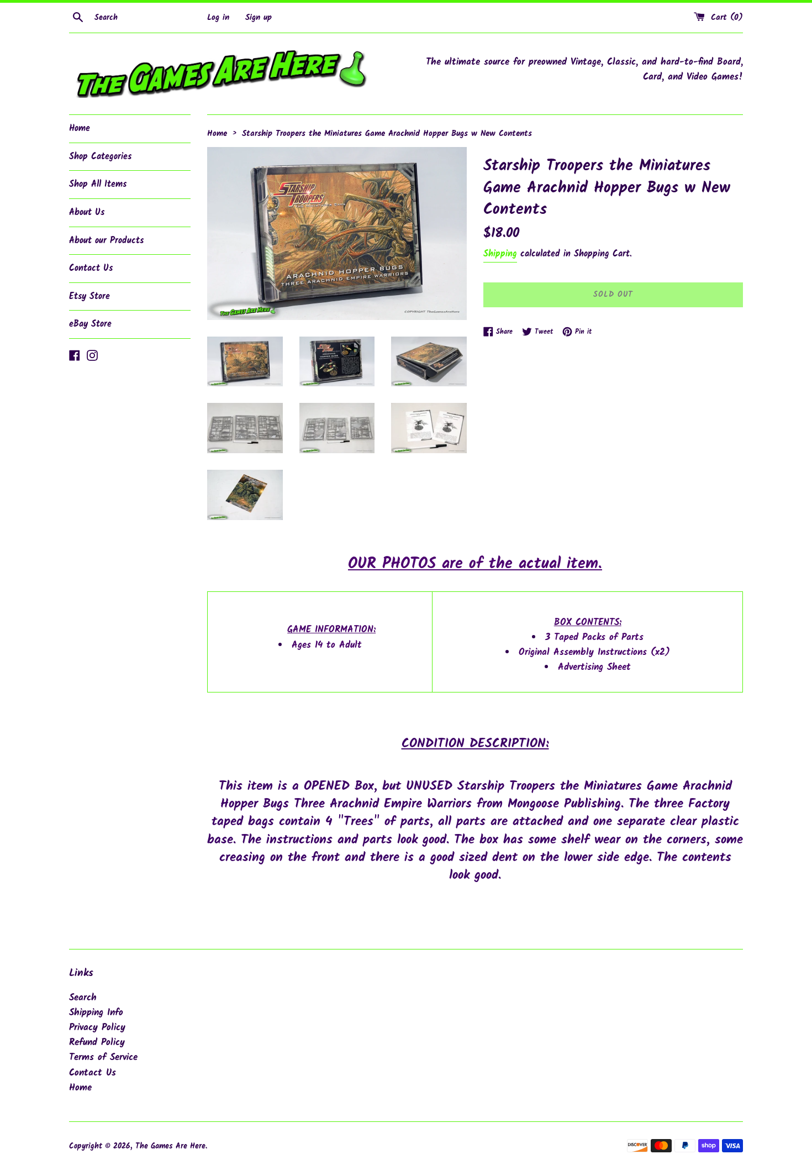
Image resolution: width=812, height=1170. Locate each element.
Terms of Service (103, 1057)
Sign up (258, 17)
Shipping (500, 254)
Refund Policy (97, 1042)
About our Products (106, 241)
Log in (218, 17)
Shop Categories (100, 157)
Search (83, 997)
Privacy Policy (97, 1027)
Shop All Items (97, 184)
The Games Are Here (170, 1146)
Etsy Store (89, 296)
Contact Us (91, 268)
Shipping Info (96, 1012)
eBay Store (90, 324)
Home (79, 128)
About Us (86, 212)
